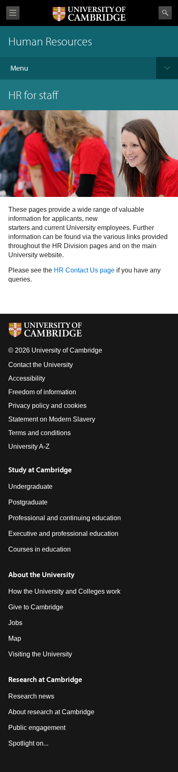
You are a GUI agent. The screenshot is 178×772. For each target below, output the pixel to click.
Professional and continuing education (64, 517)
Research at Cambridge (45, 679)
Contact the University (40, 364)
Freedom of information (42, 391)
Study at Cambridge (40, 469)
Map (14, 638)
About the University (41, 574)
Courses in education (39, 549)
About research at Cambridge (51, 711)
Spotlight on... (28, 743)
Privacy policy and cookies (47, 405)
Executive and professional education (63, 533)
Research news (31, 696)
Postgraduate (28, 502)
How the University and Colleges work (64, 591)
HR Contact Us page (84, 270)
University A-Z (29, 446)
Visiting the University (40, 654)
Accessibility (26, 378)
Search (165, 12)
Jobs (15, 622)
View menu (12, 13)
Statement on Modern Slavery (51, 419)
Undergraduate (30, 486)
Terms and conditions (39, 432)
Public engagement (36, 727)
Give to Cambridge (35, 607)
